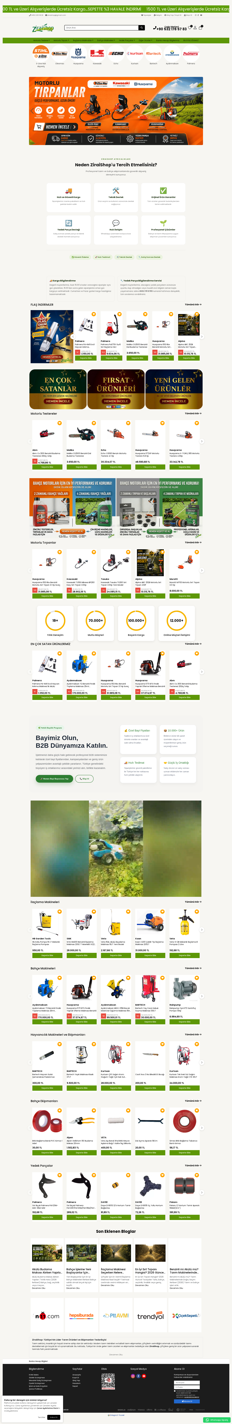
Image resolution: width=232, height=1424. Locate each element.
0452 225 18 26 (37, 15)
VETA (103, 1137)
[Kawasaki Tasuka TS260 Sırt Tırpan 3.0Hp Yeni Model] (116, 562)
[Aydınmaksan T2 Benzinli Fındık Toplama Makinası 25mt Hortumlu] (82, 664)
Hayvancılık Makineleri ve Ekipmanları (58, 1035)
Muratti (174, 579)
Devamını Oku (38, 1288)
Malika (130, 341)
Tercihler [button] (41, 1417)
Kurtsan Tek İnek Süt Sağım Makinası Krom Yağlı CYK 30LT (183, 1075)
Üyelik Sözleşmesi (37, 1383)
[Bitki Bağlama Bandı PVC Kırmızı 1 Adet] (47, 1121)
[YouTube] (201, 15)
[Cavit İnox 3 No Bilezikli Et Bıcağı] (150, 1054)
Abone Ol (188, 1401)
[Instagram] (196, 15)
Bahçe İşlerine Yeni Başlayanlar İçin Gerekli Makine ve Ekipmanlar (78, 1271)
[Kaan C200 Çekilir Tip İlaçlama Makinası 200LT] (150, 922)
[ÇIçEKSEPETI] (184, 1315)
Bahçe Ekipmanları (44, 1101)
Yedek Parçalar (126, 40)
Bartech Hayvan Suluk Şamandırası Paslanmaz (43, 1075)
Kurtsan (105, 1071)
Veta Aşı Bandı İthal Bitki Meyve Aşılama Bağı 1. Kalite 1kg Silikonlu (116, 1142)
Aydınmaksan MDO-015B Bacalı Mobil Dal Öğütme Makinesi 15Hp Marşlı (116, 1009)
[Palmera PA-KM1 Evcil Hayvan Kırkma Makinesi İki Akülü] (86, 324)
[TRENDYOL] (150, 1315)
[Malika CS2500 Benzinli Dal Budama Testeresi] (137, 324)
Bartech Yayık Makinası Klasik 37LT (80, 1075)
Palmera (79, 341)
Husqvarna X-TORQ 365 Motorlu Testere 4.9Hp (184, 454)
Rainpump (175, 1004)
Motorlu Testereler (44, 414)
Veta (103, 938)
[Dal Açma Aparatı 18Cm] (150, 1121)
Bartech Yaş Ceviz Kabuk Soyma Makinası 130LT (146, 1009)
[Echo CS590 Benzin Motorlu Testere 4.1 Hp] (116, 433)
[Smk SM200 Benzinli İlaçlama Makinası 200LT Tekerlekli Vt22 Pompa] (82, 922)
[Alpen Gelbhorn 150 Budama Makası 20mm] (82, 1121)
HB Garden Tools (41, 938)
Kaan (138, 938)
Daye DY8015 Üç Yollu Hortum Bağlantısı (149, 1206)
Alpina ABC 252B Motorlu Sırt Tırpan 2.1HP (186, 345)
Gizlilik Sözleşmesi (37, 1377)
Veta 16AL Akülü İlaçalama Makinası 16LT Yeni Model (113, 943)
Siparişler (147, 15)
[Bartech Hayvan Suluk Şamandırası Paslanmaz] (47, 1054)
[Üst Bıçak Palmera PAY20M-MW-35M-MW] (47, 1185)
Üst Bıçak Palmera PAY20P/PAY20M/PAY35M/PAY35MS (82, 1206)
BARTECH (140, 1004)
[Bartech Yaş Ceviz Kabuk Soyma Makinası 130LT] (150, 988)
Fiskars (173, 1202)
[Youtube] (144, 1376)
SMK (69, 938)
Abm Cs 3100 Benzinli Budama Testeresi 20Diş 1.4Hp (46, 454)
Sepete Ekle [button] (86, 358)
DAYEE (104, 1202)
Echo (103, 450)
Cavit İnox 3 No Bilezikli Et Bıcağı (149, 1074)
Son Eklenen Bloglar (116, 1231)
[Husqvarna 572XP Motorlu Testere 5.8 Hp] (150, 433)
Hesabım (76, 1383)
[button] (200, 27)
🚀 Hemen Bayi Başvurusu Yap (54, 779)
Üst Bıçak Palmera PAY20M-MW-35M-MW (45, 1206)
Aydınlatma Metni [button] (191, 1397)
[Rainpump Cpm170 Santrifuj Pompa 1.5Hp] (185, 988)
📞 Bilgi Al (84, 779)
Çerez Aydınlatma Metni (47, 1408)
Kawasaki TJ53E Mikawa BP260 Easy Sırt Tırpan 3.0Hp (81, 583)
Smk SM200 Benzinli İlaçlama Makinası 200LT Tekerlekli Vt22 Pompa (81, 943)
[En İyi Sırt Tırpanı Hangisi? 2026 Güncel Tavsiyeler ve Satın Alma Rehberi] (150, 1253)
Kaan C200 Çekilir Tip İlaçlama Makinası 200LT (149, 943)
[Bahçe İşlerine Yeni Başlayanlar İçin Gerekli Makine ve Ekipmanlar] (81, 1253)
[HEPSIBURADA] (81, 1315)
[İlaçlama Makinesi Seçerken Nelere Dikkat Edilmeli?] (116, 1253)
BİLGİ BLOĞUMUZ (191, 40)
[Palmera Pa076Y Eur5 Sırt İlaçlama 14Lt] (111, 324)
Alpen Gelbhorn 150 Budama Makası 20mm (80, 1142)
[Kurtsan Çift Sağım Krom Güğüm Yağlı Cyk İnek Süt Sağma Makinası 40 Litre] (116, 1054)
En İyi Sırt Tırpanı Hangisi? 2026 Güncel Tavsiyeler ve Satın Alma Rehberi (149, 1271)
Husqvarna (158, 341)
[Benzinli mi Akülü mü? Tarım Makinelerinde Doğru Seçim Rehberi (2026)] (185, 1253)
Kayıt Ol (76, 1377)
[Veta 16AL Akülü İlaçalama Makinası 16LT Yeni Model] (116, 922)
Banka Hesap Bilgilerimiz (167, 40)
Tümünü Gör (192, 304)
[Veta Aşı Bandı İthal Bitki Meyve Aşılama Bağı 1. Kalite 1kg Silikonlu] (116, 1121)
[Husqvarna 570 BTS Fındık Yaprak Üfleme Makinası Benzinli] (150, 664)
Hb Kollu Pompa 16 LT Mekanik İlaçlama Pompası (46, 943)
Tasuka (105, 579)
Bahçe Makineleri (105, 40)
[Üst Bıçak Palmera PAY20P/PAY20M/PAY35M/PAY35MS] (82, 1185)
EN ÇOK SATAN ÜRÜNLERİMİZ (50, 644)
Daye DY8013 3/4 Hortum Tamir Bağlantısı (115, 1206)
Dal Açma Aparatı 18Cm (146, 1141)
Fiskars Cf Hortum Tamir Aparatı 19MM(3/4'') (184, 1206)
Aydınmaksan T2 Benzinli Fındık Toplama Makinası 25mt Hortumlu (81, 685)
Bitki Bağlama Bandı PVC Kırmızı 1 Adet (47, 1142)
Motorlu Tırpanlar (43, 543)
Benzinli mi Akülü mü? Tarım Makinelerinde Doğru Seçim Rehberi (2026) (184, 1271)
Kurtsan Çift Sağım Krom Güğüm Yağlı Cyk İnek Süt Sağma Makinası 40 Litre (113, 1075)
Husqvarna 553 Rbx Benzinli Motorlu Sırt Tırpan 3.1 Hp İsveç (161, 345)
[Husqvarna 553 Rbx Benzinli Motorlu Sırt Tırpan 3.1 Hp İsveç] (163, 324)
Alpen (70, 1137)
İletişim (159, 15)
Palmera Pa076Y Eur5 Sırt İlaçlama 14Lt (111, 345)
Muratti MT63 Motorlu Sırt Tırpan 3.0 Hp (185, 583)
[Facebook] (199, 15)
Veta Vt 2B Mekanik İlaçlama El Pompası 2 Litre (184, 943)
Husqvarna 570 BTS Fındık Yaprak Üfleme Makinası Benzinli (150, 685)
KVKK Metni (34, 1375)
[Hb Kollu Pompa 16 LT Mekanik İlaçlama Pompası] (47, 922)
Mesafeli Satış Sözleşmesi (40, 1380)
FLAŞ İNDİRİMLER (42, 305)
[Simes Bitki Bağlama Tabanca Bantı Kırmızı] (185, 1121)
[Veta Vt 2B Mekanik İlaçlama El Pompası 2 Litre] (185, 922)
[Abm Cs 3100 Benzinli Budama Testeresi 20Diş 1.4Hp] (47, 433)
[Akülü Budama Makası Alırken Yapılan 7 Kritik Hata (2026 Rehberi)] (47, 1253)
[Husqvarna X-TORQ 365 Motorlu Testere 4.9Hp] (185, 433)
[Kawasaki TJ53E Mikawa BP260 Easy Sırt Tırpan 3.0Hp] (82, 562)
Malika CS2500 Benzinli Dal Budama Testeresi (137, 345)
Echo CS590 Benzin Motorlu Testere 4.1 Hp (113, 454)
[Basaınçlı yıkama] (116, 111)
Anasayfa (77, 1375)
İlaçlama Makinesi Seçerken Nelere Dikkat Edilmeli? (113, 1271)
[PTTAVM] (116, 1315)
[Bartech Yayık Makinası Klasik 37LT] (82, 1054)
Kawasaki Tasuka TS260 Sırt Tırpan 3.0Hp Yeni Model (113, 583)
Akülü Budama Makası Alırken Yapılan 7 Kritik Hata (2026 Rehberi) (47, 1271)
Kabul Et (53, 1417)
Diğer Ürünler (145, 40)
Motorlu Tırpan (60, 40)
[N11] (47, 1315)
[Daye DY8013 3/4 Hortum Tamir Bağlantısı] (116, 1185)
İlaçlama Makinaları (82, 40)
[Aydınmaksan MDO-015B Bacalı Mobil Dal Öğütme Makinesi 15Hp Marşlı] (116, 988)
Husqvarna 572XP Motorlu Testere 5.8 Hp (147, 454)
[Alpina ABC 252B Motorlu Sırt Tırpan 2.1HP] (189, 324)
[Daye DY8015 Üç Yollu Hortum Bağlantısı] (150, 1185)
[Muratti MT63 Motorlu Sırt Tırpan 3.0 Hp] (185, 562)
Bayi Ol (189, 15)
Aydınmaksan (74, 680)
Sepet (75, 1386)
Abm (34, 450)
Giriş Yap (76, 1380)
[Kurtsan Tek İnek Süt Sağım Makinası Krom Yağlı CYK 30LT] (185, 1054)
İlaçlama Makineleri (45, 902)
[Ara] (141, 27)
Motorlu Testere (40, 40)
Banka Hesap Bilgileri (38, 1361)
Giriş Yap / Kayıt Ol (174, 15)
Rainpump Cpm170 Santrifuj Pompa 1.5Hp (183, 1009)
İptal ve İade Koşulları (38, 1386)
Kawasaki (72, 579)
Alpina (181, 341)
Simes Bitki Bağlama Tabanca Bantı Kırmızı (183, 1142)
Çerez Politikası (35, 1389)
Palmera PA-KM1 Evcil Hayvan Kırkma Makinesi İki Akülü (85, 345)
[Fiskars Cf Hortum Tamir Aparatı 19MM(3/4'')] (185, 1185)
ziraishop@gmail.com (57, 15)
